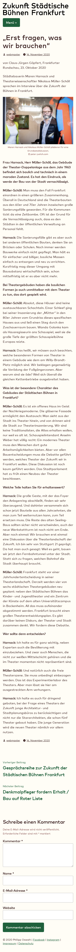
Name (8, 873)
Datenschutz (25, 943)
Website (9, 908)
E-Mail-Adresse (15, 890)
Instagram (53, 939)
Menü (13, 22)
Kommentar (13, 841)
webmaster (13, 54)
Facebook (39, 939)
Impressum (9, 943)
